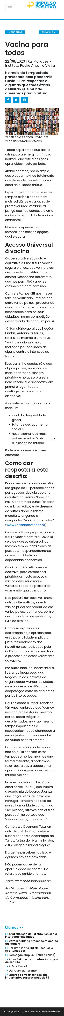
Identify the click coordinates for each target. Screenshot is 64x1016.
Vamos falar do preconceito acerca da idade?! (31, 942)
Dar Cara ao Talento (21, 970)
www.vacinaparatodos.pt (25, 525)
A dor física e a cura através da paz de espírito (31, 961)
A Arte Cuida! (16, 966)
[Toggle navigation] (10, 7)
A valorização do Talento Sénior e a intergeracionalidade (31, 935)
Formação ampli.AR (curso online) (30, 955)
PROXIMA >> (49, 32)
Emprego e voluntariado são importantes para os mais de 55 (27, 976)
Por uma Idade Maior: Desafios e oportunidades (29, 949)
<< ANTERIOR (15, 32)
